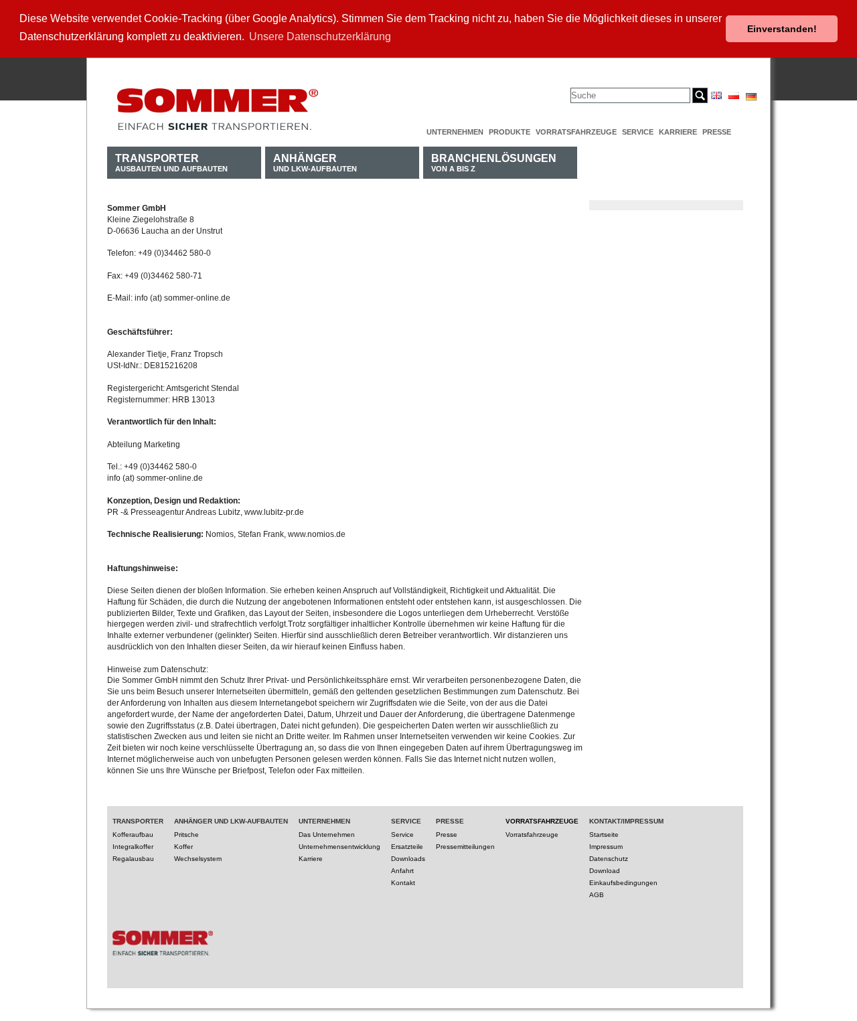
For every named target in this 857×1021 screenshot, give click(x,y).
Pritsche (186, 834)
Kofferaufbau (132, 834)
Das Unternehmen (327, 834)
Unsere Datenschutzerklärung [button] (320, 36)
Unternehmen (454, 132)
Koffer (183, 846)
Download (604, 870)
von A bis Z (493, 162)
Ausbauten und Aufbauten (171, 162)
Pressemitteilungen (465, 846)
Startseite (604, 834)
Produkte (509, 132)
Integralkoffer (132, 846)
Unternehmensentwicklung (339, 846)
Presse (716, 132)
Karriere (678, 132)
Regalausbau (133, 858)
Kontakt (403, 882)
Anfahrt (402, 870)
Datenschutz (608, 858)
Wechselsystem (198, 858)
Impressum (606, 846)
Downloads (408, 858)
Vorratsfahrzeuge (576, 132)
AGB (596, 894)
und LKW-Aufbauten (315, 162)
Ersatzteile (407, 846)
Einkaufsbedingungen (623, 882)
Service (637, 132)
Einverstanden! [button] (782, 28)
